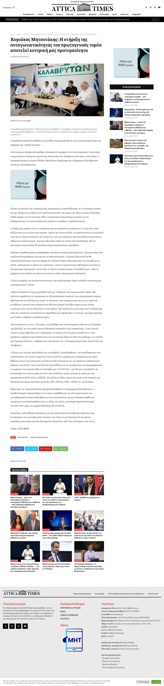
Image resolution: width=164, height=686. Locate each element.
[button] (9, 7)
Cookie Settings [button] (143, 682)
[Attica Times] (21, 592)
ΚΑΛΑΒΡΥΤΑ (22, 437)
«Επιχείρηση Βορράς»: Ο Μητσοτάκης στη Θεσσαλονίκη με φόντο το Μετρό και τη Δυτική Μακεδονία (88, 567)
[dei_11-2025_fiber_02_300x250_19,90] (57, 185)
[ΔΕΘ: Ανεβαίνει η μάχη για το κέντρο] (89, 485)
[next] (157, 19)
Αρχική (12, 34)
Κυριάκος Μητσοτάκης (39, 437)
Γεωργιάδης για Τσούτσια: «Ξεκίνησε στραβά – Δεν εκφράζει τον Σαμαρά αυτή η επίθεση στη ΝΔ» (137, 97)
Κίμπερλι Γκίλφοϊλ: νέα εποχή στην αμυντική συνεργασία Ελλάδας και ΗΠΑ (23, 535)
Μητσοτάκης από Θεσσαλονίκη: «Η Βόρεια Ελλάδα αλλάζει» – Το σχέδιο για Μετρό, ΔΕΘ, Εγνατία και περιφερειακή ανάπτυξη (24, 567)
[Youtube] (159, 7)
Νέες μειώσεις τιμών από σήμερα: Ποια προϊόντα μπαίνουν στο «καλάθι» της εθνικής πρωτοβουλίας (136, 144)
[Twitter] (155, 7)
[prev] (153, 19)
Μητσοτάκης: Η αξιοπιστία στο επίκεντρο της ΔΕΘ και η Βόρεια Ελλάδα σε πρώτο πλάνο (88, 535)
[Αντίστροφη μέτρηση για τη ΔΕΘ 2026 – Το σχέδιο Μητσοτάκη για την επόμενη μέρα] (57, 520)
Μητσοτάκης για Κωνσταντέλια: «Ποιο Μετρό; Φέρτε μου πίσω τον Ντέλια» (56, 566)
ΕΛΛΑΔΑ (14, 494)
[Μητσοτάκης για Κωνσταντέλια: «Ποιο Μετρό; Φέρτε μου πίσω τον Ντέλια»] (57, 551)
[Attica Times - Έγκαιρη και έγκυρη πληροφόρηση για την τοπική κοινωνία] (82, 7)
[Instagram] (150, 7)
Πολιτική (26, 34)
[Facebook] (146, 7)
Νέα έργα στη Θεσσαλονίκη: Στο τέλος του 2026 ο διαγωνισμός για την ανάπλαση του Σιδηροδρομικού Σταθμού (56, 501)
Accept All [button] (156, 682)
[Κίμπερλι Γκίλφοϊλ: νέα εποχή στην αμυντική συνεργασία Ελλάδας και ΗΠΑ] (25, 520)
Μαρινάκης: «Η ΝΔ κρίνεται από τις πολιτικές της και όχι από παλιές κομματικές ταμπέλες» (138, 112)
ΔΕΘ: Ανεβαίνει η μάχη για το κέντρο (36, 19)
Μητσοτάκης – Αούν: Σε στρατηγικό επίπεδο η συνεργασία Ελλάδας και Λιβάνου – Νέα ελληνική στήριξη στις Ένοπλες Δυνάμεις (25, 502)
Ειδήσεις (19, 34)
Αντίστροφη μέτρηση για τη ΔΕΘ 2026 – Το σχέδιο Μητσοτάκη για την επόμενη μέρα (57, 535)
